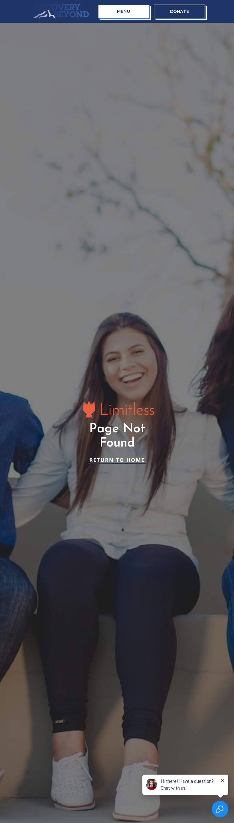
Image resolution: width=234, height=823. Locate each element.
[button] (123, 11)
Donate (179, 11)
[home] (60, 11)
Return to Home (117, 459)
